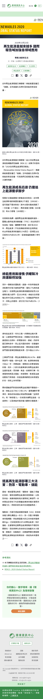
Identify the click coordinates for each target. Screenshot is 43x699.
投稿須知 (35, 657)
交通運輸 (26, 70)
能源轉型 (22, 66)
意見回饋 (35, 660)
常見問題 (8, 657)
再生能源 (16, 70)
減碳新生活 (23, 57)
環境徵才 (8, 650)
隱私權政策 (8, 660)
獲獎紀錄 (21, 660)
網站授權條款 (35, 654)
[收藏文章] (12, 75)
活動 (21, 650)
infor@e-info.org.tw (25, 680)
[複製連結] (31, 75)
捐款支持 (27, 643)
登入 (39, 6)
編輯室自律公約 (21, 654)
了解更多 (14, 695)
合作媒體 (21, 657)
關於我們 (35, 650)
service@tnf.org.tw (25, 678)
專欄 (16, 57)
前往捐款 (21, 611)
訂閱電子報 (15, 643)
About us (8, 654)
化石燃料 (32, 66)
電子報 (31, 6)
